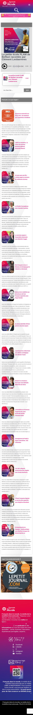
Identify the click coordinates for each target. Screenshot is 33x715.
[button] (29, 4)
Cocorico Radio (20, 624)
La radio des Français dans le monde (18, 622)
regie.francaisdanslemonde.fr (11, 559)
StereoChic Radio (7, 625)
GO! (27, 90)
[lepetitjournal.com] (16, 576)
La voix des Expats (8, 624)
